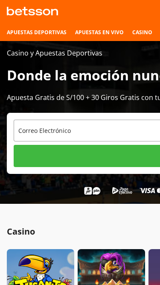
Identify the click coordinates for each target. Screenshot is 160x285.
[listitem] (37, 32)
